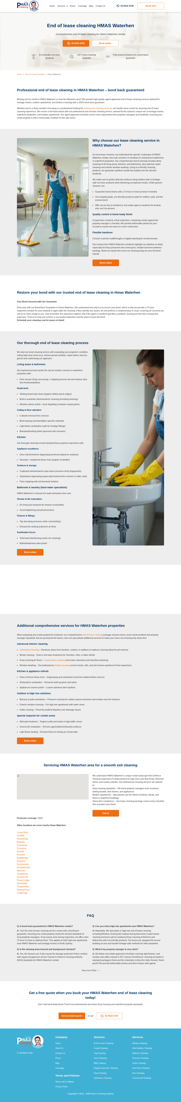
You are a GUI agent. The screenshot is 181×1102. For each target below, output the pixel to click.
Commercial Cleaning (141, 1078)
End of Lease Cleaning (103, 1043)
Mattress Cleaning (140, 1053)
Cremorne (21, 848)
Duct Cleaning (138, 1073)
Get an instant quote (72, 1016)
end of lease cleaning (93, 635)
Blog (91, 6)
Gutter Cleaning (139, 1063)
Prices (72, 6)
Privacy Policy (61, 1086)
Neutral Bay (22, 839)
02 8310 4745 (127, 6)
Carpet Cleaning (101, 1048)
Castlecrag (22, 893)
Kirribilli (20, 835)
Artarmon (21, 861)
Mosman (21, 871)
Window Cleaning (139, 1043)
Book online (105, 43)
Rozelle (20, 851)
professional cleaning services (97, 108)
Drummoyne (22, 864)
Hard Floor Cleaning (140, 1068)
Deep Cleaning (100, 1073)
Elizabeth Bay (23, 867)
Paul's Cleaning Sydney (102, 1094)
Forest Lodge (23, 880)
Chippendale (23, 886)
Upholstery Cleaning (29, 650)
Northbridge (22, 858)
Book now (151, 6)
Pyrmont (21, 855)
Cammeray (22, 845)
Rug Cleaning (99, 1053)
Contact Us (100, 6)
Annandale (22, 883)
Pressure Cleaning (140, 1058)
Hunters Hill (22, 877)
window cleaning (62, 665)
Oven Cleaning (100, 1058)
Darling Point (23, 890)
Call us (105, 813)
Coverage (82, 6)
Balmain (21, 842)
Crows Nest (22, 832)
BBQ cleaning (100, 1063)
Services (61, 6)
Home (52, 6)
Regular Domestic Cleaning (106, 1068)
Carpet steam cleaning (54, 660)
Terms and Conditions (64, 1082)
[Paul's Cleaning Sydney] (27, 6)
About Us (59, 1048)
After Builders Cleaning (142, 1048)
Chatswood (22, 874)
